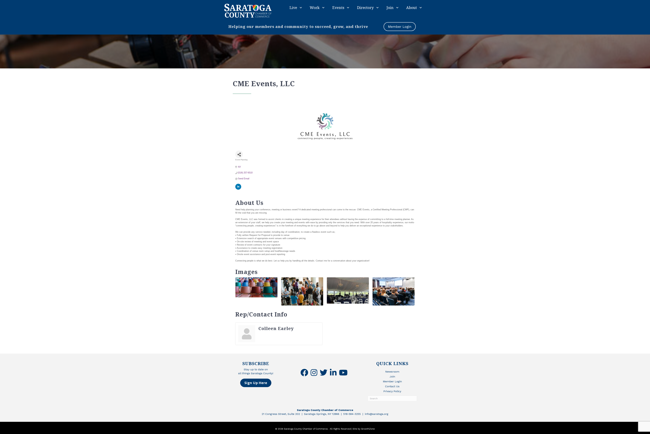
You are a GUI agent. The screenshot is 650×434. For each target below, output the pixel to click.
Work (315, 7)
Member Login (392, 381)
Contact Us (392, 386)
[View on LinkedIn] (238, 189)
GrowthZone (368, 429)
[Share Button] (239, 154)
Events (338, 7)
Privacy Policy (392, 391)
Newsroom (392, 371)
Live (293, 7)
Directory (365, 7)
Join (390, 7)
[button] (255, 383)
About (411, 7)
